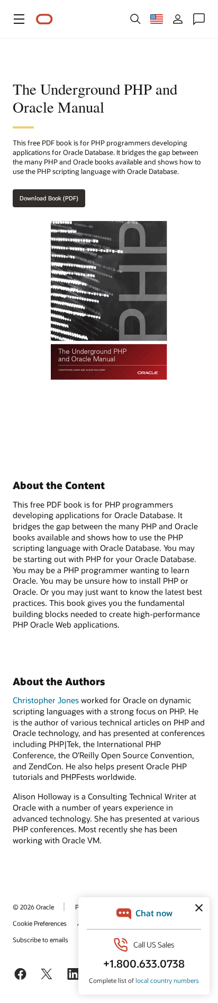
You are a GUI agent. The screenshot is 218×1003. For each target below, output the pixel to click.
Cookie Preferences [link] (40, 923)
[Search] (135, 19)
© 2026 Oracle (33, 907)
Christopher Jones (46, 700)
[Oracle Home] (44, 19)
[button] (19, 19)
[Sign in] (177, 19)
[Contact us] (199, 19)
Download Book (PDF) (49, 198)
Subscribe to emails (40, 939)
